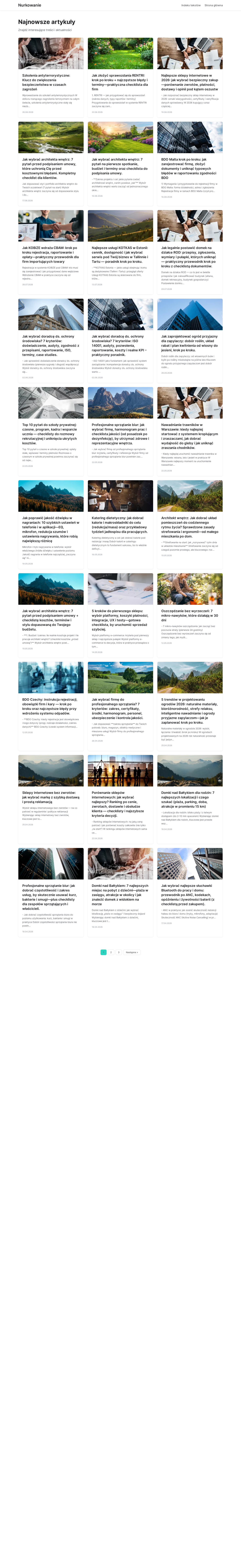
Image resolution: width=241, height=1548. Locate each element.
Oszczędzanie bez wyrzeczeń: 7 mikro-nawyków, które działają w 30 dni (189, 615)
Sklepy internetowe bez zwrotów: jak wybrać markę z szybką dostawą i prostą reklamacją (50, 797)
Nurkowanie (29, 5)
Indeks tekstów (191, 5)
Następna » (132, 952)
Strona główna (214, 5)
